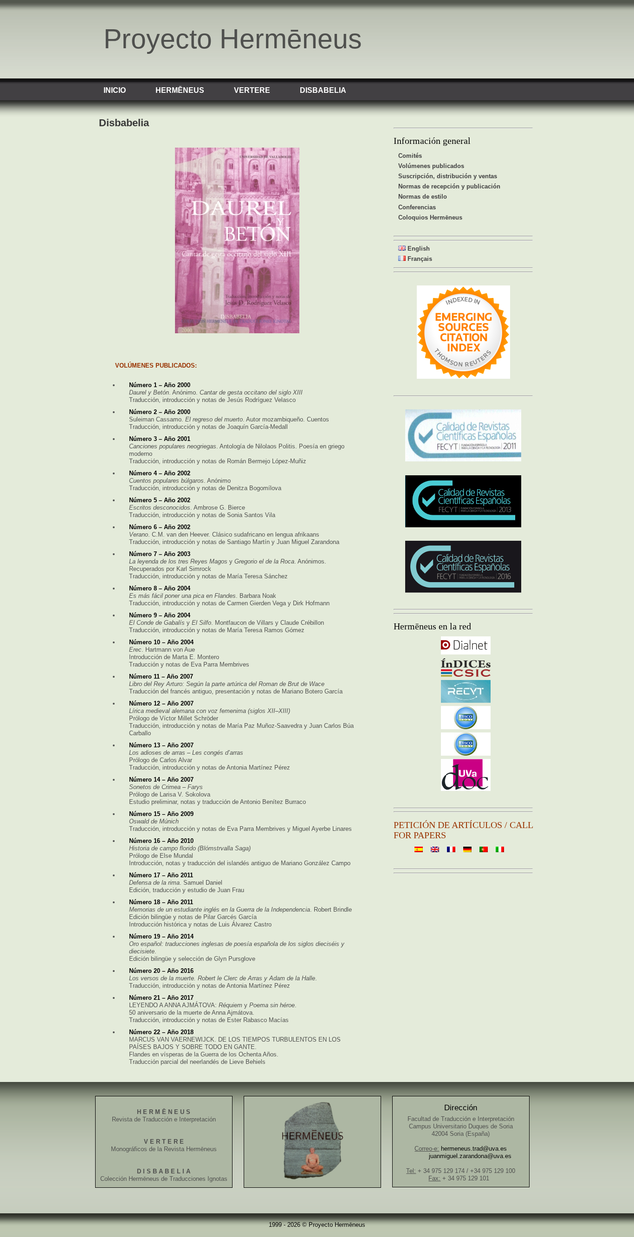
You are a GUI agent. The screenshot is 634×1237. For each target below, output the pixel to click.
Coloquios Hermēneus (430, 217)
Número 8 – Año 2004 (159, 588)
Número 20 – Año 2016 (161, 970)
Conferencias (417, 207)
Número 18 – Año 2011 (161, 902)
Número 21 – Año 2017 (161, 997)
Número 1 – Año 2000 (159, 385)
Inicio (115, 90)
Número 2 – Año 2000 (159, 411)
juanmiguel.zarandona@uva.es (470, 1156)
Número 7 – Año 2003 (159, 553)
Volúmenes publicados (431, 165)
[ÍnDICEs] (466, 674)
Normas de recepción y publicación (449, 186)
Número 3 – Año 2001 (159, 438)
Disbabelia (323, 90)
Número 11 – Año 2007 (161, 676)
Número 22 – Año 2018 (161, 1032)
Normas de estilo (422, 196)
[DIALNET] (466, 652)
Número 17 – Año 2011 (161, 875)
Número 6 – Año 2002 (159, 527)
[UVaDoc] (466, 788)
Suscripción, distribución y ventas (447, 176)
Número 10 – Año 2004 (161, 642)
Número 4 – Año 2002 (159, 473)
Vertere (252, 90)
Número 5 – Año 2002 (159, 500)
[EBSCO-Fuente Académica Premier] (466, 727)
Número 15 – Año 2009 (161, 813)
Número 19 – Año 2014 (161, 936)
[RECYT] (466, 700)
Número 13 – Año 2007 (161, 745)
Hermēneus (179, 90)
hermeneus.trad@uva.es (474, 1148)
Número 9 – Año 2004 (159, 615)
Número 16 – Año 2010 (161, 840)
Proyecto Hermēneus (233, 39)
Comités (410, 155)
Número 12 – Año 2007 (161, 703)
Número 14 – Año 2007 (161, 779)
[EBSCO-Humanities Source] (466, 753)
